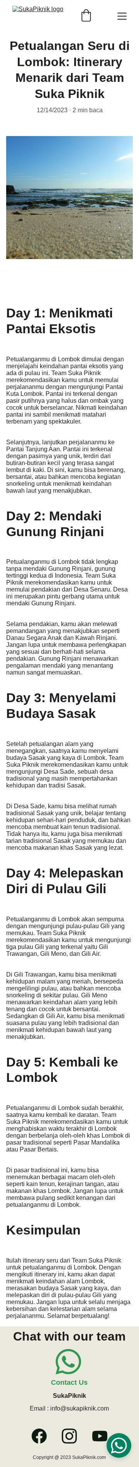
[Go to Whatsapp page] (68, 1361)
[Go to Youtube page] (99, 1436)
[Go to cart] (86, 16)
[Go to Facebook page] (43, 1436)
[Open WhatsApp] (119, 1445)
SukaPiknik (69, 1395)
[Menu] (122, 16)
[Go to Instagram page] (73, 1436)
